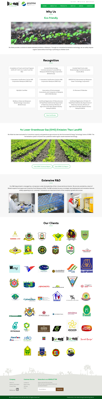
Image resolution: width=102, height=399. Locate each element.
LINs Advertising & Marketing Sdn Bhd (84, 397)
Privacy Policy (13, 386)
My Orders (73, 1)
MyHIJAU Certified (22, 90)
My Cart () (82, 1)
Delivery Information (14, 384)
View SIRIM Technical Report (42, 166)
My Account (91, 1)
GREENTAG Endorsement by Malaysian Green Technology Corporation (80, 80)
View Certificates (51, 115)
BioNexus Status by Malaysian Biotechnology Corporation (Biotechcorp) (22, 103)
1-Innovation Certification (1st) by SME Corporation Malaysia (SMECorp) (22, 80)
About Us (12, 382)
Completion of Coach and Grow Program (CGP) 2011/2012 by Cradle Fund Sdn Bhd (22, 70)
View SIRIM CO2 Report (61, 166)
